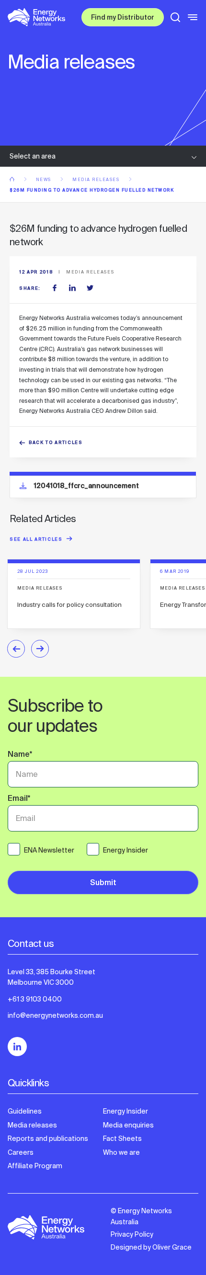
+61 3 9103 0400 (35, 999)
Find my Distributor (122, 18)
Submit (103, 883)
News (44, 179)
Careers (21, 1152)
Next (40, 649)
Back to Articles (56, 443)
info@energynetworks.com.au (55, 1015)
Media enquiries (128, 1125)
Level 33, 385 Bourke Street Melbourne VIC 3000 (51, 977)
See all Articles (36, 540)
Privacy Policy (132, 1234)
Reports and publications (48, 1138)
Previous (16, 649)
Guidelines (25, 1111)
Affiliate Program (35, 1166)
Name (20, 755)
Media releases (96, 179)
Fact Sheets (122, 1138)
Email (19, 799)
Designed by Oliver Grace (151, 1247)
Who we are (121, 1152)
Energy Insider (125, 1111)
